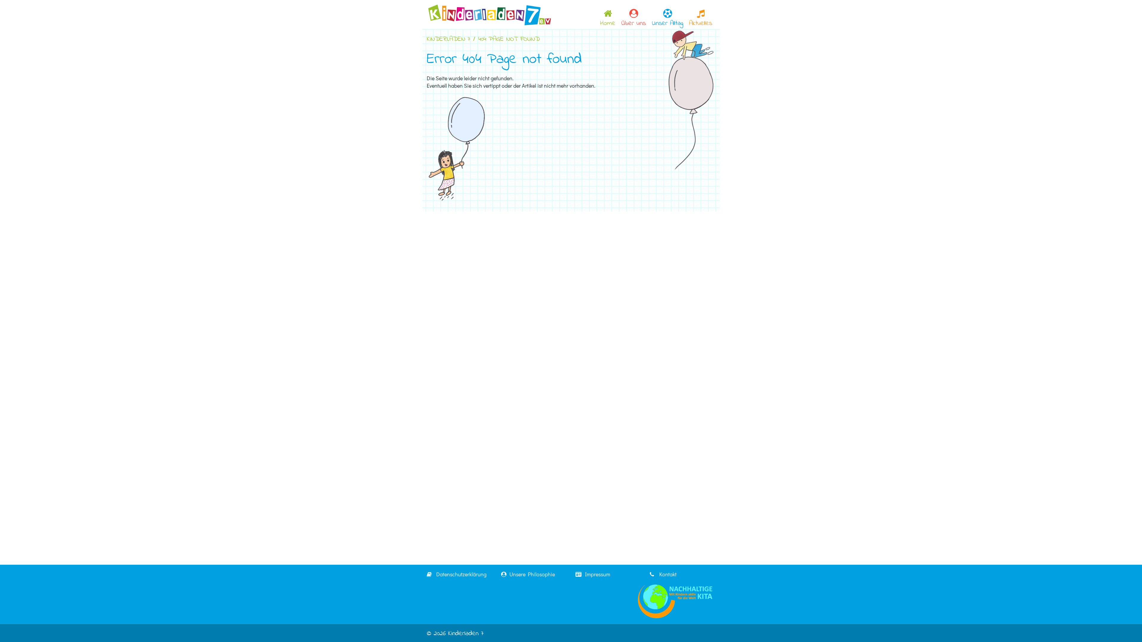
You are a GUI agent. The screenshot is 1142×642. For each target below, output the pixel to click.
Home (607, 23)
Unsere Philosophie (531, 574)
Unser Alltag (667, 23)
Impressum (596, 574)
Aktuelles (700, 23)
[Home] (489, 14)
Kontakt (667, 574)
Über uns (633, 23)
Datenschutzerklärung (460, 574)
